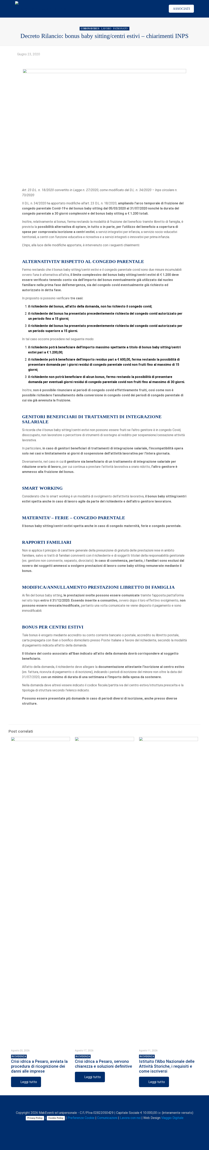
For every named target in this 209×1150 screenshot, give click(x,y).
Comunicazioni (107, 1118)
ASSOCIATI (181, 8)
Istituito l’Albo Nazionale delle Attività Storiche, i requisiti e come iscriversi (167, 1064)
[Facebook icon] (91, 1125)
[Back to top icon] (104, 1104)
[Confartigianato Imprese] (40, 8)
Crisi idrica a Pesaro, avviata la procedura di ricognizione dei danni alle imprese (39, 1064)
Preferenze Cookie (81, 1118)
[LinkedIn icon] (104, 1125)
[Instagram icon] (109, 1125)
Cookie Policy (55, 1118)
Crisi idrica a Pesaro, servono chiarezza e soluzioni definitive (103, 1062)
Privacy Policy (34, 1118)
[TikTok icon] (117, 1125)
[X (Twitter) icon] (96, 1125)
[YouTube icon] (100, 1125)
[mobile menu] (156, 8)
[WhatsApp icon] (87, 1125)
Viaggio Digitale (172, 1118)
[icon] (113, 1125)
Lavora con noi (130, 1118)
